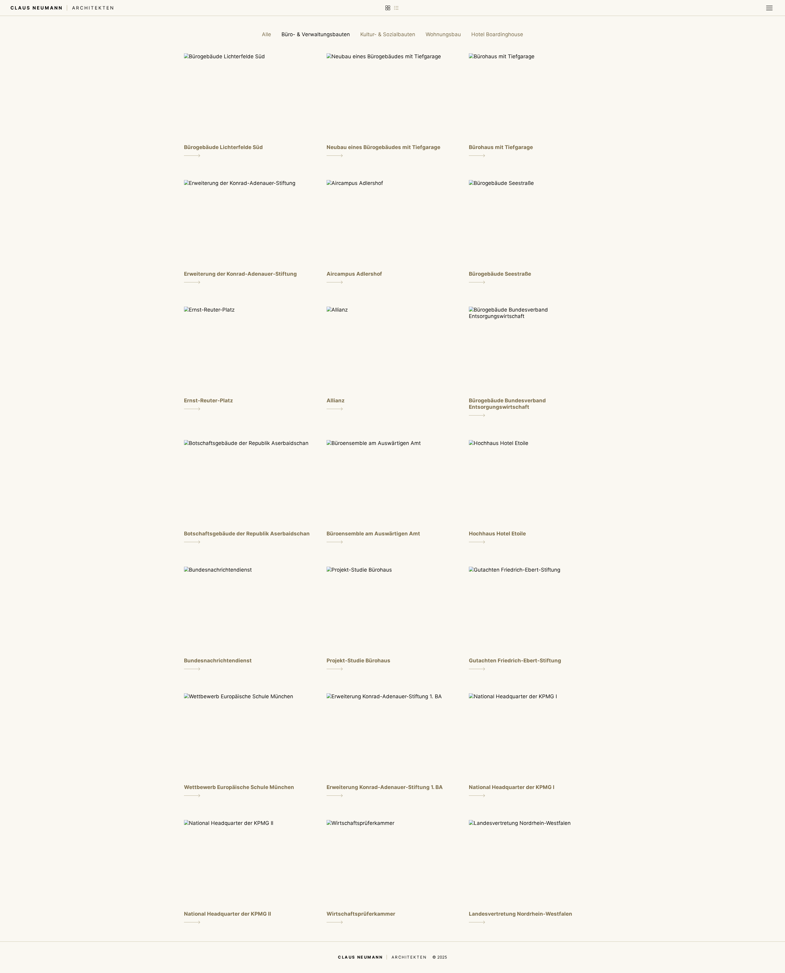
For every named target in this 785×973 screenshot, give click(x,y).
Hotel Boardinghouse (497, 34)
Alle (266, 34)
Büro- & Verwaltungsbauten (315, 34)
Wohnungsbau (443, 34)
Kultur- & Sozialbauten (387, 34)
